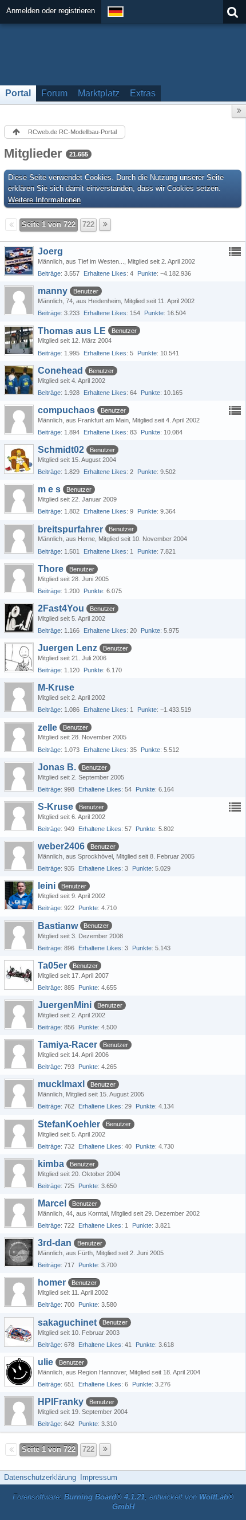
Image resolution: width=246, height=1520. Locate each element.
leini (46, 886)
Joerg (50, 251)
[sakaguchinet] (19, 1332)
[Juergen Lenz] (19, 657)
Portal (18, 93)
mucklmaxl (61, 1084)
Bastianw (58, 926)
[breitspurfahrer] (19, 539)
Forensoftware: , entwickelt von (123, 1501)
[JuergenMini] (19, 1014)
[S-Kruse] (19, 816)
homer (52, 1282)
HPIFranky (61, 1402)
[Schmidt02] (19, 459)
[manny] (19, 300)
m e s (49, 489)
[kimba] (19, 1173)
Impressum (98, 1477)
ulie (45, 1362)
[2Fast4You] (19, 618)
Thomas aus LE (72, 331)
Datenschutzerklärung (40, 1477)
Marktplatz (99, 93)
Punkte (147, 273)
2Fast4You (61, 608)
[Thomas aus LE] (19, 340)
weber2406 (61, 846)
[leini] (19, 895)
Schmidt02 (61, 450)
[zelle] (19, 737)
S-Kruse (55, 807)
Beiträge (49, 273)
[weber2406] (19, 856)
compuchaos (66, 410)
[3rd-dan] (19, 1252)
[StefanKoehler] (19, 1134)
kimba (51, 1164)
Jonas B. (57, 767)
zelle (47, 727)
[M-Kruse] (19, 697)
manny (53, 291)
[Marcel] (19, 1213)
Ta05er (52, 965)
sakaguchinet (67, 1322)
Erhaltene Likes (105, 273)
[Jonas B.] (19, 777)
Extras (143, 93)
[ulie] (19, 1371)
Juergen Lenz (67, 648)
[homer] (19, 1292)
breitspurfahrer (70, 529)
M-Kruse (56, 687)
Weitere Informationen (44, 199)
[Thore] (19, 578)
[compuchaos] (19, 419)
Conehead (60, 370)
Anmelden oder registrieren (50, 10)
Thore (51, 569)
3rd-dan (55, 1243)
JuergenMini (65, 1005)
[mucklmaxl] (19, 1093)
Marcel (52, 1203)
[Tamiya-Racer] (19, 1054)
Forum (54, 93)
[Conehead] (19, 380)
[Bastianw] (19, 935)
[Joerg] (19, 261)
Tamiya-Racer (67, 1044)
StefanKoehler (69, 1124)
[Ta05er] (19, 975)
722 (88, 224)
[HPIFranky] (19, 1411)
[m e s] (19, 499)
